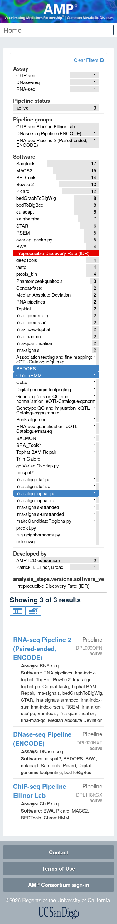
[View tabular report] (17, 611)
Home (12, 30)
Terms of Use (58, 868)
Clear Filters (87, 60)
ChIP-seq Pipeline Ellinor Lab (39, 791)
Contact (58, 852)
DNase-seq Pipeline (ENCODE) (42, 738)
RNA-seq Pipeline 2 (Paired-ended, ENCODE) (42, 648)
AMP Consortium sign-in (58, 884)
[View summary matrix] (33, 611)
